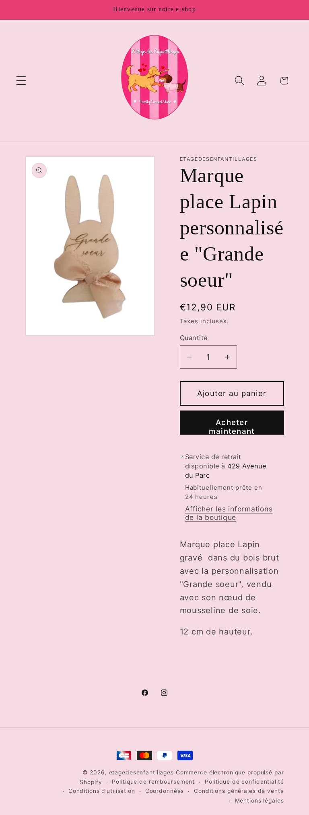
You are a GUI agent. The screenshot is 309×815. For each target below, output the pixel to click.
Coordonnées (164, 791)
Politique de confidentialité (244, 781)
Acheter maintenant (232, 426)
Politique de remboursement (153, 781)
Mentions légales (259, 800)
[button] (21, 81)
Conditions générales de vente (239, 791)
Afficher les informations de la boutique (229, 513)
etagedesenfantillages (141, 772)
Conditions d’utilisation (101, 791)
